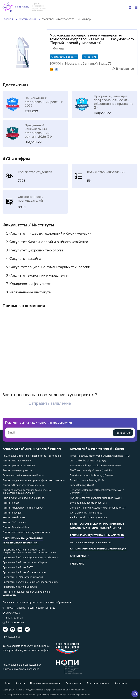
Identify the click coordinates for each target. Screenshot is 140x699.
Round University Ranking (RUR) (87, 480)
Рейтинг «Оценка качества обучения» (23, 485)
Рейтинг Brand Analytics (16, 527)
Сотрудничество (74, 683)
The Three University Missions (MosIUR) (91, 470)
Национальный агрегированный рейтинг (32, 448)
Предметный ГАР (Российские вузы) (23, 577)
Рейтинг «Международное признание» (24, 498)
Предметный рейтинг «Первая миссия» (24, 572)
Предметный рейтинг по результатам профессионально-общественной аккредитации (29, 551)
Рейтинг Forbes (11, 502)
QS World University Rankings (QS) (88, 460)
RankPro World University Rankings (88, 517)
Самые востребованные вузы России (23, 475)
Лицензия (90, 56)
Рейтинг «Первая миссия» (17, 460)
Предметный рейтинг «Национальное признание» (30, 582)
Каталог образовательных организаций (98, 548)
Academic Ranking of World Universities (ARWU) (95, 465)
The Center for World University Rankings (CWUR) (96, 498)
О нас (7, 683)
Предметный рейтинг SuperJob (20, 586)
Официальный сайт (64, 56)
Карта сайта (121, 683)
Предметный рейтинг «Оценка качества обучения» (30, 557)
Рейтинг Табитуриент (14, 522)
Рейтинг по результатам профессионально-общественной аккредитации (27, 491)
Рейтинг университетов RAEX (19, 465)
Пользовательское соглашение (45, 683)
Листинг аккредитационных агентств (90, 542)
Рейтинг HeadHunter (14, 517)
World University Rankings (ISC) (86, 512)
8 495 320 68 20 (14, 617)
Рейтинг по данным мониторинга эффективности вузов (34, 480)
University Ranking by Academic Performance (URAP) (98, 507)
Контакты (20, 683)
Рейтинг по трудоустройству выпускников (26, 532)
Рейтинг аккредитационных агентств (97, 535)
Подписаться (123, 432)
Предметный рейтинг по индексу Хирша (25, 562)
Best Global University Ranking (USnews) (91, 475)
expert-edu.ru (13, 612)
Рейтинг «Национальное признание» (23, 507)
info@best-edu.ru (15, 622)
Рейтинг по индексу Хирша (17, 470)
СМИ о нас (77, 563)
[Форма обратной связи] (134, 693)
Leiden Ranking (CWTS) (82, 485)
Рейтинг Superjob (12, 512)
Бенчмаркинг (79, 556)
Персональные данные (98, 683)
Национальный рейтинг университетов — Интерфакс (32, 455)
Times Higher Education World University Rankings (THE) (100, 455)
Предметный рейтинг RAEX (18, 567)
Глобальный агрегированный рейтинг (97, 448)
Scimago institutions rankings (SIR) (88, 502)
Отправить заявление (50, 403)
